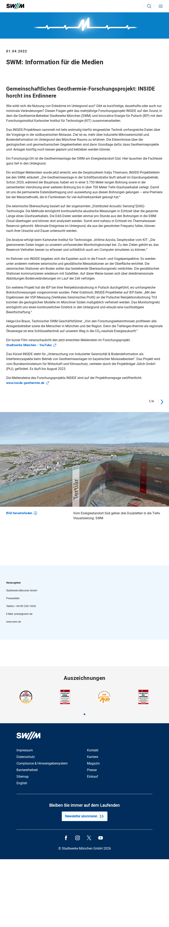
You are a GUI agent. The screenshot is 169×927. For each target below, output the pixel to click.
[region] (84, 471)
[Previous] (142, 401)
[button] (149, 6)
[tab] (84, 714)
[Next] (162, 401)
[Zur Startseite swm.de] (15, 6)
